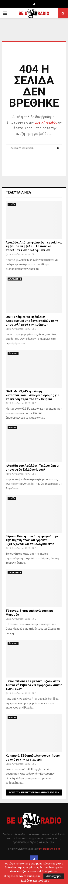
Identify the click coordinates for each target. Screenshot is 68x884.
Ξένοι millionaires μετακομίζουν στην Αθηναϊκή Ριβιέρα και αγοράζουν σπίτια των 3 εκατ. (34, 685)
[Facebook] (34, 859)
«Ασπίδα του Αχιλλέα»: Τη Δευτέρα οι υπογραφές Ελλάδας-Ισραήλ (32, 467)
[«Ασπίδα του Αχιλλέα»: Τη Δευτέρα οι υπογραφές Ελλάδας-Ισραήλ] (34, 443)
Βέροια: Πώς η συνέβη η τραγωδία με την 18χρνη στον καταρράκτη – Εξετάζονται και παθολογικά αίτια (32, 540)
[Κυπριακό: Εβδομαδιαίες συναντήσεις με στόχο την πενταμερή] (34, 733)
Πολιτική (12, 428)
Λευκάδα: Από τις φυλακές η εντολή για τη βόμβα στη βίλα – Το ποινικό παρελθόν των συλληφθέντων (34, 246)
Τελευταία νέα (18, 192)
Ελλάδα (11, 204)
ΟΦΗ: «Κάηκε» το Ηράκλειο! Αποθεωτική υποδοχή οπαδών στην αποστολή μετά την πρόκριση (32, 321)
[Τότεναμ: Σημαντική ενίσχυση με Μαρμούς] (34, 588)
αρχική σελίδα (46, 122)
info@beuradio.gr (49, 848)
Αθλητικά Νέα (14, 279)
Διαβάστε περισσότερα (35, 880)
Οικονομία (13, 353)
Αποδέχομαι (53, 876)
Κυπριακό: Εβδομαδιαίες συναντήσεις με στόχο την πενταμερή (33, 757)
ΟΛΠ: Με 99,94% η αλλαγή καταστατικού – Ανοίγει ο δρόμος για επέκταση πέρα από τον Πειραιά (32, 395)
